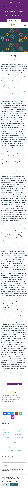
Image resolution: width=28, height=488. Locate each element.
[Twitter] (9, 16)
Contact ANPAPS (8, 437)
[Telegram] (12, 16)
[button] (25, 25)
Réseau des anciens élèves (7, 433)
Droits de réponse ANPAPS (20, 431)
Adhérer (14, 443)
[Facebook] (7, 16)
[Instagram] (21, 16)
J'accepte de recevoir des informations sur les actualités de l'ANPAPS (13, 470)
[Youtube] (15, 16)
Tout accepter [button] (14, 484)
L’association (6, 430)
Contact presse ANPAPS (19, 438)
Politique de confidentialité (14, 450)
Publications (18, 434)
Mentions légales (14, 448)
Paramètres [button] (5, 484)
